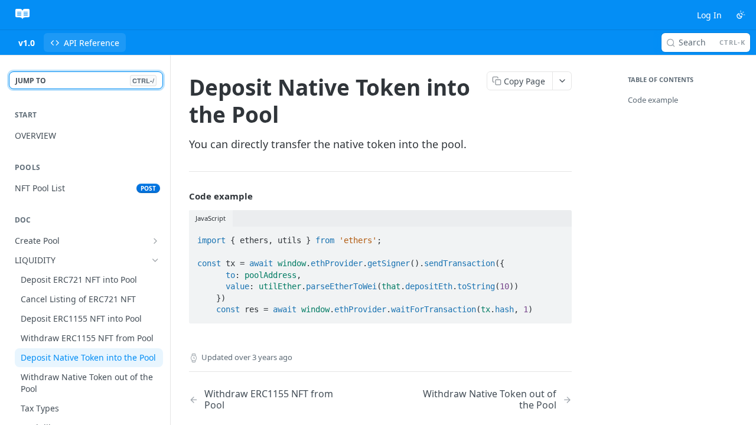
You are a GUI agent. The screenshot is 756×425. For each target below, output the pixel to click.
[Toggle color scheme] (740, 14)
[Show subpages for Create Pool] (155, 241)
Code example (653, 99)
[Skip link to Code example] (181, 196)
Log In (709, 15)
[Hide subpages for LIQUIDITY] (155, 260)
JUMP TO (84, 81)
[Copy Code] (557, 237)
